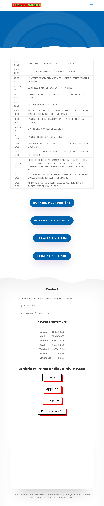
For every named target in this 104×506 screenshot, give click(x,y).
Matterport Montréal (65, 497)
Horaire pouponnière (52, 202)
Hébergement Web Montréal (77, 494)
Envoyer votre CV (52, 411)
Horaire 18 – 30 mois (52, 220)
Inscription (52, 400)
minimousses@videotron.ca (35, 313)
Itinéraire (52, 377)
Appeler (52, 389)
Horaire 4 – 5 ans (52, 256)
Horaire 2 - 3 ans (52, 238)
